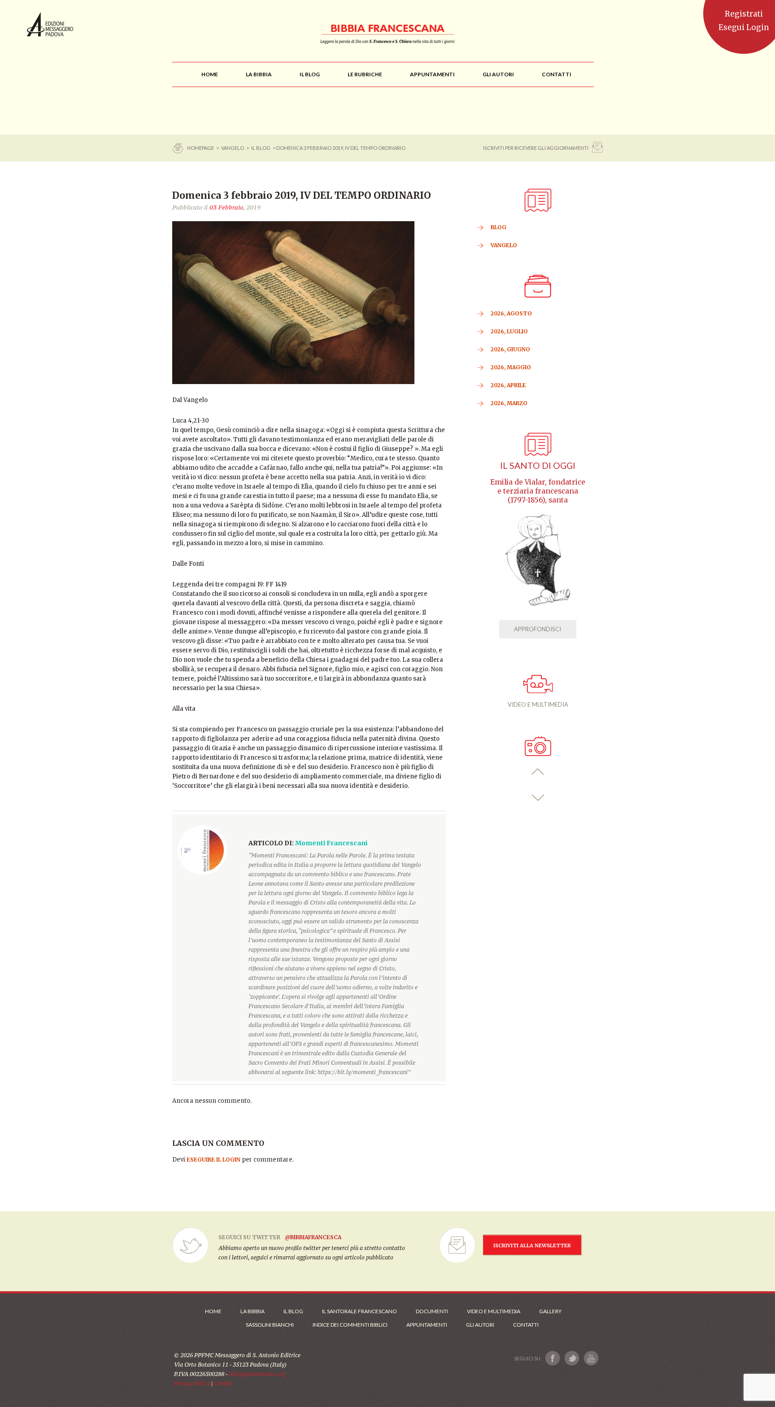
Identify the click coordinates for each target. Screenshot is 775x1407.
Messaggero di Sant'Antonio (50, 24)
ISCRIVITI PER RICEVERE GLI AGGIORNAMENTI (535, 148)
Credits (223, 1383)
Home (213, 1311)
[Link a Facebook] (553, 1358)
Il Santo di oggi (537, 465)
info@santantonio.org (257, 1374)
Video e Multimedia (493, 1311)
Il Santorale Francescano (359, 1311)
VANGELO (232, 148)
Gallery (550, 1311)
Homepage (201, 148)
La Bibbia (252, 1311)
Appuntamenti (426, 1324)
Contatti (526, 1324)
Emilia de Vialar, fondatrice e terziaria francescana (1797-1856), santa (537, 491)
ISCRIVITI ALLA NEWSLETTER (532, 1245)
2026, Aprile (508, 385)
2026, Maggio (511, 367)
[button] (537, 772)
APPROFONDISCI (537, 629)
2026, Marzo (509, 403)
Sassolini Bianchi (270, 1324)
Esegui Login (743, 27)
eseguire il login (213, 1159)
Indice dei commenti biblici (350, 1324)
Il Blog (260, 148)
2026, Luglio (509, 331)
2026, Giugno (510, 349)
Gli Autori (480, 1324)
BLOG (498, 227)
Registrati (744, 14)
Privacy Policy (192, 1383)
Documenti (432, 1311)
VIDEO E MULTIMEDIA (538, 704)
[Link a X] (571, 1358)
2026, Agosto (511, 313)
